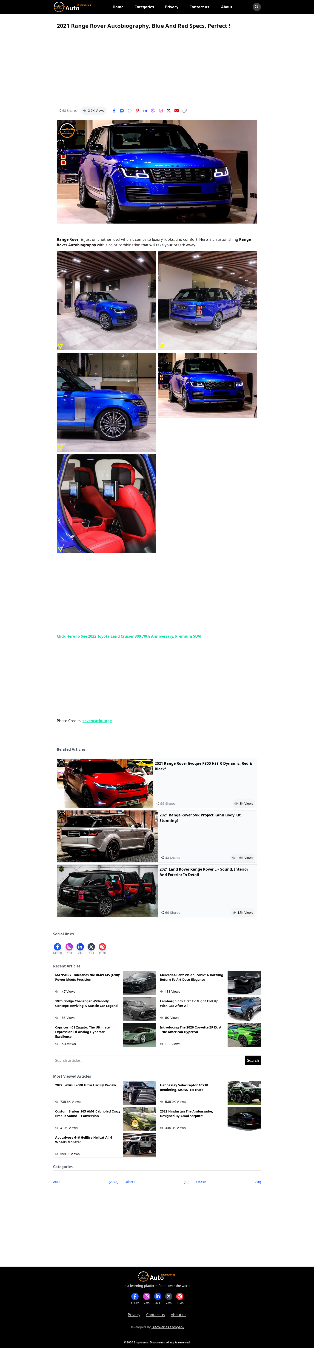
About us (178, 1314)
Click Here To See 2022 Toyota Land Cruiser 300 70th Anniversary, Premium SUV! (129, 636)
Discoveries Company (167, 1327)
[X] (169, 110)
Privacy (134, 1314)
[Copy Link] (184, 110)
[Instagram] (161, 110)
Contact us (155, 1314)
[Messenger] (122, 110)
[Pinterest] (137, 110)
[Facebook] (114, 110)
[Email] (176, 110)
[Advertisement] (157, 68)
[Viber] (153, 110)
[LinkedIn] (145, 110)
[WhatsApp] (130, 110)
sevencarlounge (97, 720)
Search (253, 1060)
